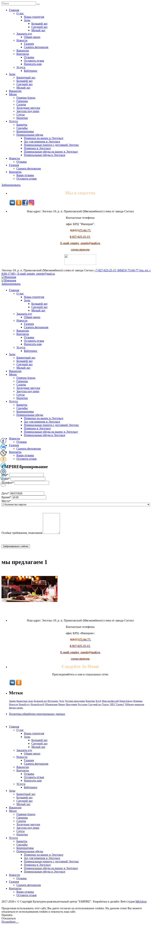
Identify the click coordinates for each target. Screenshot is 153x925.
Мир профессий (110, 701)
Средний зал (39, 26)
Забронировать (11, 184)
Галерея (29, 43)
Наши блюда (125, 701)
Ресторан (83, 704)
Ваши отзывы (25, 175)
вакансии (139, 704)
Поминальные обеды (29, 134)
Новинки (137, 701)
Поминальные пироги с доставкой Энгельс (51, 144)
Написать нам (33, 64)
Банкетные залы (24, 701)
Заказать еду (24, 33)
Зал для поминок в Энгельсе (42, 141)
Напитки (22, 117)
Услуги (20, 67)
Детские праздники (75, 701)
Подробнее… (9, 921)
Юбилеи (129, 704)
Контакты (22, 53)
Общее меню (32, 37)
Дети (61, 701)
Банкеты (21, 124)
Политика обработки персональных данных (37, 713)
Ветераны (53, 701)
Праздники (71, 704)
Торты (105, 704)
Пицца (61, 704)
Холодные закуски (28, 107)
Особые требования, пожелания (21, 532)
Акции (12, 701)
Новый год (24, 704)
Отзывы (29, 57)
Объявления (51, 704)
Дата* (5, 493)
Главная (14, 10)
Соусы (20, 114)
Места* (6, 501)
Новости (21, 40)
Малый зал (38, 30)
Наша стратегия (34, 16)
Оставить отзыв (34, 60)
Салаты (21, 104)
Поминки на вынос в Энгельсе (43, 138)
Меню (13, 94)
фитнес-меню (16, 707)
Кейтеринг (31, 70)
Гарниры (22, 101)
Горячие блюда (25, 97)
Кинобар (90, 701)
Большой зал (39, 23)
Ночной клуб (37, 704)
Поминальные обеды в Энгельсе (44, 155)
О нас (20, 13)
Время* (6, 497)
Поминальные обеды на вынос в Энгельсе (51, 151)
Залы (27, 20)
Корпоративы (25, 131)
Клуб (98, 701)
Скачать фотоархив (36, 47)
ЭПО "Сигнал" (117, 704)
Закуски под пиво (27, 111)
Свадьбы (22, 128)
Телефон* (7, 482)
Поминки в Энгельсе (37, 148)
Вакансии (22, 50)
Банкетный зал (25, 77)
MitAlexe (141, 901)
